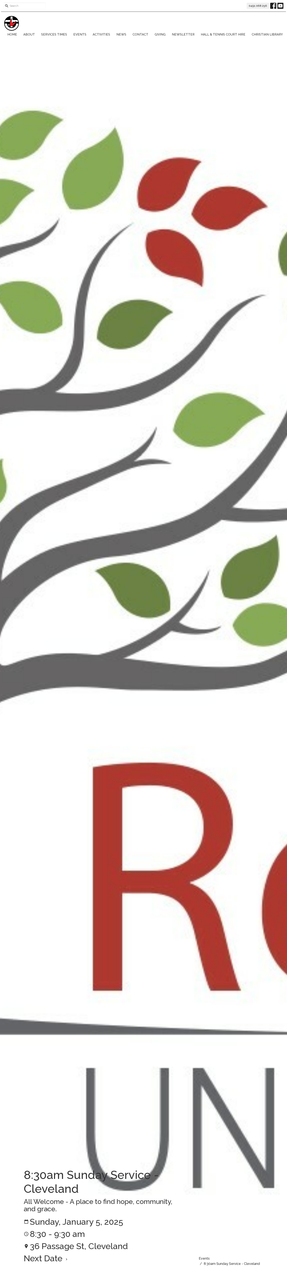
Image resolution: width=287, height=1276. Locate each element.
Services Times (54, 34)
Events (79, 34)
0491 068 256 (258, 5)
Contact (140, 34)
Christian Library (267, 34)
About (29, 34)
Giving (160, 34)
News (121, 34)
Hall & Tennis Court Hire (223, 34)
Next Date (44, 1258)
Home (12, 34)
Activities (101, 34)
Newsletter (183, 34)
